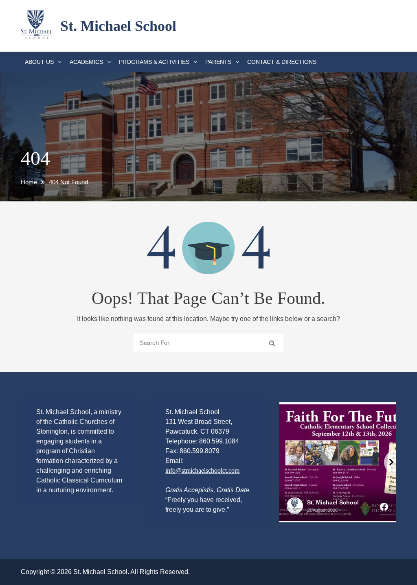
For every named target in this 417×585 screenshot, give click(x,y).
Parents (218, 62)
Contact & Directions (281, 62)
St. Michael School (118, 26)
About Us (39, 62)
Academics (86, 62)
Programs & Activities (154, 62)
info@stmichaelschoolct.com (202, 470)
